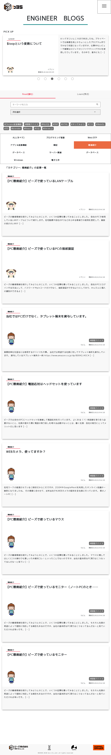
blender (17, 128)
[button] (38, 79)
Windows (18, 160)
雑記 (55, 145)
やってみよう (79, 124)
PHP (56, 124)
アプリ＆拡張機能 (18, 145)
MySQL (46, 124)
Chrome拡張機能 (14, 124)
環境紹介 (92, 145)
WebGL (101, 124)
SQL (38, 128)
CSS (91, 124)
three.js (48, 128)
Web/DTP (92, 137)
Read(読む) (27, 94)
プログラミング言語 (55, 137)
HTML (65, 124)
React (28, 128)
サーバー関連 (55, 152)
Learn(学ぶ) (83, 94)
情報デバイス (32, 124)
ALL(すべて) (19, 137)
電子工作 (55, 160)
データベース (18, 152)
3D (7, 128)
